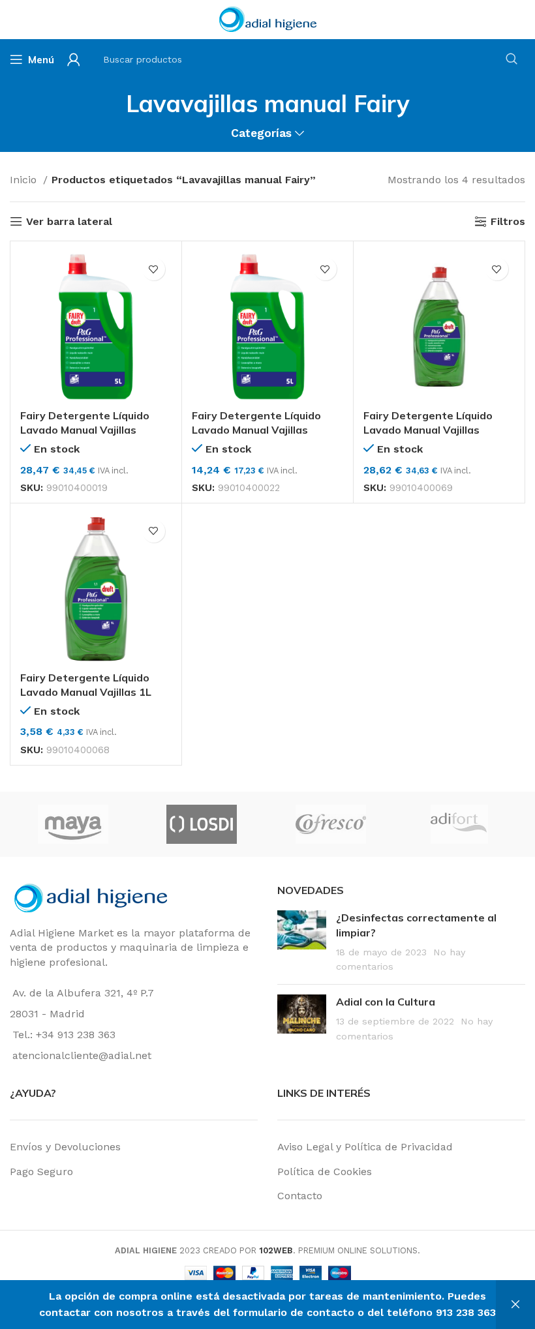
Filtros (508, 221)
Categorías (261, 134)
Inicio (25, 179)
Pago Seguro (41, 1171)
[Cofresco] (198, 824)
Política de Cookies (324, 1171)
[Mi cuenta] (74, 59)
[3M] (455, 824)
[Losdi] (69, 824)
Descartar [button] (515, 1304)
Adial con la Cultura (385, 1001)
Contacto (299, 1195)
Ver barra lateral (69, 221)
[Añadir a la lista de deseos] (153, 269)
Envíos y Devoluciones (65, 1147)
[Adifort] (326, 824)
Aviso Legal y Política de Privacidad (365, 1147)
